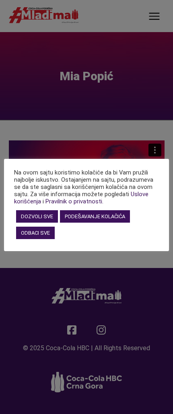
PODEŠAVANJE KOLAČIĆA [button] (95, 216)
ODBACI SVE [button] (35, 233)
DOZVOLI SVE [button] (37, 216)
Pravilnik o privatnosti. (74, 201)
